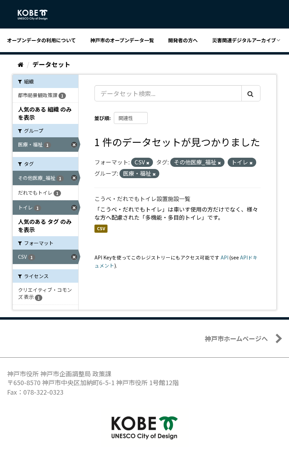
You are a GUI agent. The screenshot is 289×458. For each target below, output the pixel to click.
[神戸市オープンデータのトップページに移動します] (36, 15)
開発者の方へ (183, 40)
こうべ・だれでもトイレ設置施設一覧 (142, 198)
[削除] (147, 162)
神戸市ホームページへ (236, 338)
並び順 (101, 117)
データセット (51, 64)
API (224, 257)
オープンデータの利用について (41, 40)
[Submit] (250, 93)
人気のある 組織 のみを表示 (45, 113)
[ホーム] (21, 64)
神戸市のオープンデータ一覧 (122, 40)
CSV (101, 228)
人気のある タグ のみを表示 (45, 225)
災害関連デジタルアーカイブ (244, 40)
